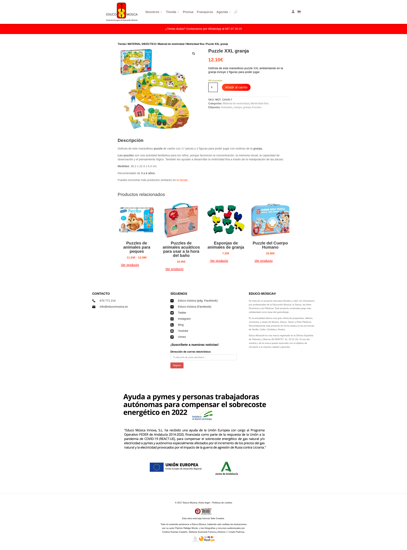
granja (247, 107)
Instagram (184, 318)
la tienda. (182, 180)
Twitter (182, 312)
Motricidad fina (195, 44)
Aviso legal (204, 502)
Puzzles (256, 107)
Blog (181, 324)
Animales (226, 107)
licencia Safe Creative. (213, 518)
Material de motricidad (171, 44)
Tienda (122, 44)
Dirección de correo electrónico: (190, 351)
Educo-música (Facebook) (194, 306)
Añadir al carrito (236, 87)
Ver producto (130, 265)
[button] (194, 53)
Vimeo (182, 336)
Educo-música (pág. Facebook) (198, 300)
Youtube (183, 330)
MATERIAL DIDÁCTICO (142, 44)
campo (238, 107)
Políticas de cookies (222, 502)
